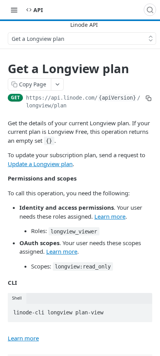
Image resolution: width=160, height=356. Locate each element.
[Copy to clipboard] (148, 98)
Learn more (109, 216)
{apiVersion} (117, 98)
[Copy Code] (143, 310)
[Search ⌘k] (150, 10)
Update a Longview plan (40, 164)
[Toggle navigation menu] (14, 10)
